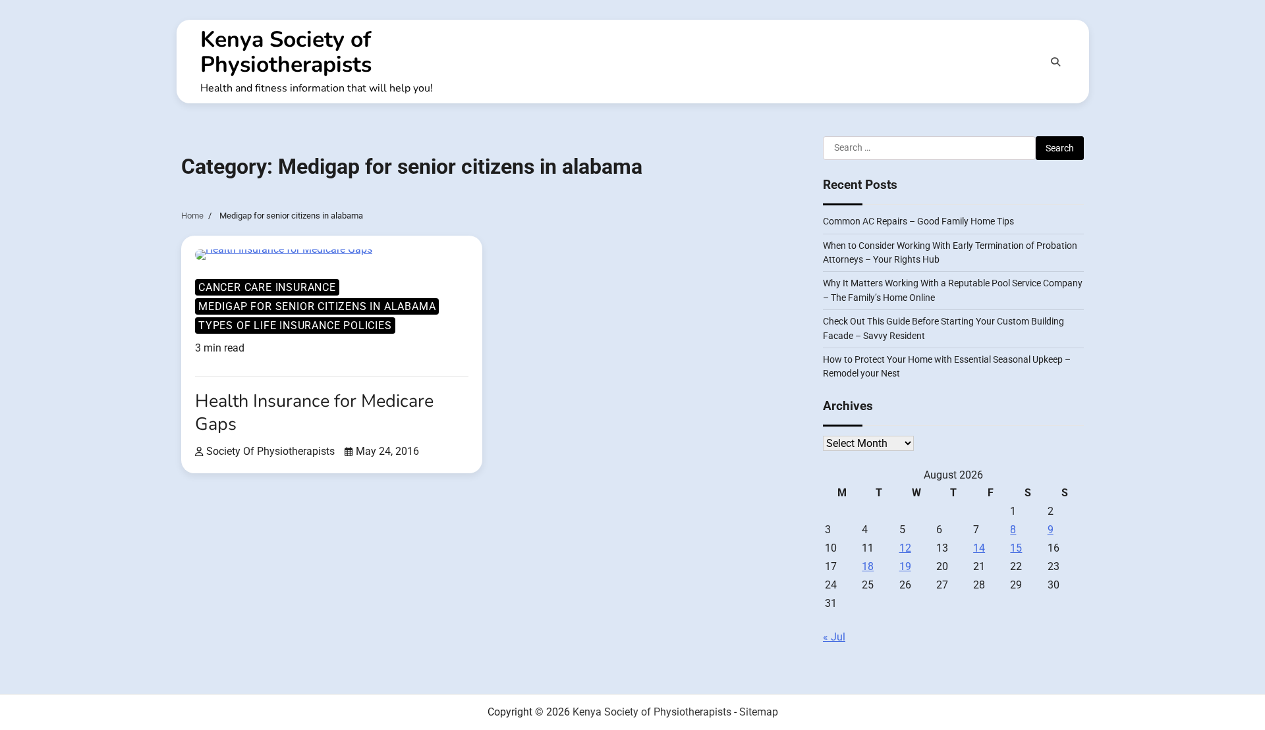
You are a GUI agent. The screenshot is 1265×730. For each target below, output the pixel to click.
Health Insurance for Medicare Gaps (314, 412)
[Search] (1055, 62)
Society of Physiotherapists (270, 451)
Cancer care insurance (267, 287)
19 (905, 566)
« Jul (834, 637)
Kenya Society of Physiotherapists (286, 52)
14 (979, 548)
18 (868, 566)
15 (1016, 548)
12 (905, 548)
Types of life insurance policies (295, 325)
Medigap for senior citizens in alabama (317, 306)
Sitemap (758, 712)
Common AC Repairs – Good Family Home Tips (918, 221)
